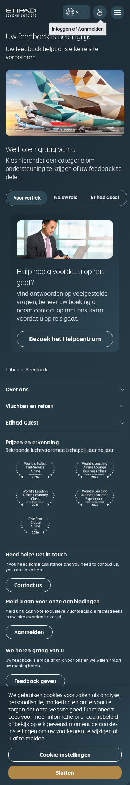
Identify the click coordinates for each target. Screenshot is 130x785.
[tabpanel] (65, 283)
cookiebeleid (102, 716)
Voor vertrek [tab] (27, 198)
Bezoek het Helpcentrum (65, 339)
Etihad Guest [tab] (105, 197)
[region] (65, 735)
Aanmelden (91, 29)
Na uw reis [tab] (65, 197)
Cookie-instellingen (65, 754)
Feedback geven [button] (35, 681)
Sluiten (65, 772)
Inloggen (61, 29)
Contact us (28, 585)
